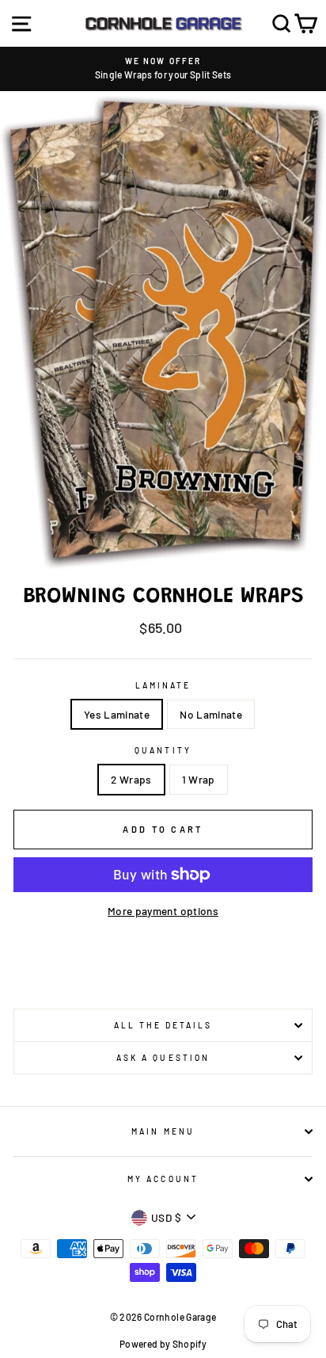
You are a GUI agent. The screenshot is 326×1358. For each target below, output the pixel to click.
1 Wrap (198, 779)
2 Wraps (131, 779)
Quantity (163, 750)
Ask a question (163, 1057)
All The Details (163, 1025)
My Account (163, 1179)
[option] (163, 69)
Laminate (163, 685)
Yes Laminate (117, 714)
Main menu (163, 1131)
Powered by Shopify (163, 1343)
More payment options (163, 910)
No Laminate (211, 714)
